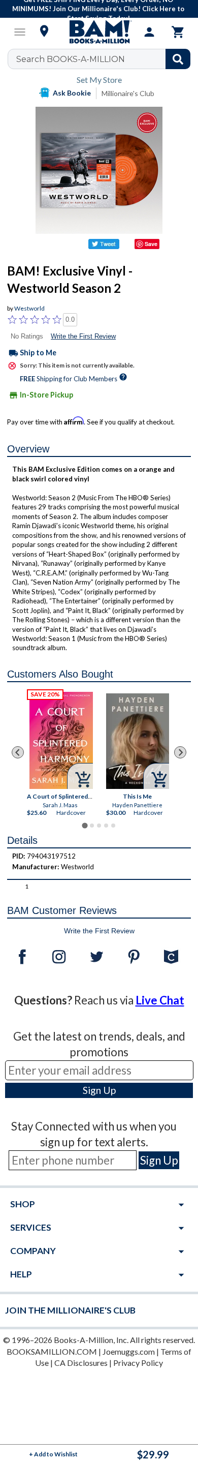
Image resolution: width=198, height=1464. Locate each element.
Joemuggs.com (129, 1351)
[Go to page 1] (84, 826)
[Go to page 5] (113, 826)
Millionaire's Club (128, 93)
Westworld (29, 308)
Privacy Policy (138, 1362)
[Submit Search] (178, 59)
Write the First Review (83, 336)
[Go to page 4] (106, 826)
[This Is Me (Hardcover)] (138, 741)
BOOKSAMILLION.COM (52, 1351)
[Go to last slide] (18, 752)
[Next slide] (180, 752)
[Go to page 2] (92, 826)
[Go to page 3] (99, 826)
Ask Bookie (72, 92)
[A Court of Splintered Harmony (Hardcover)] (61, 740)
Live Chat (160, 1000)
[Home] (99, 32)
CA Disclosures (81, 1362)
